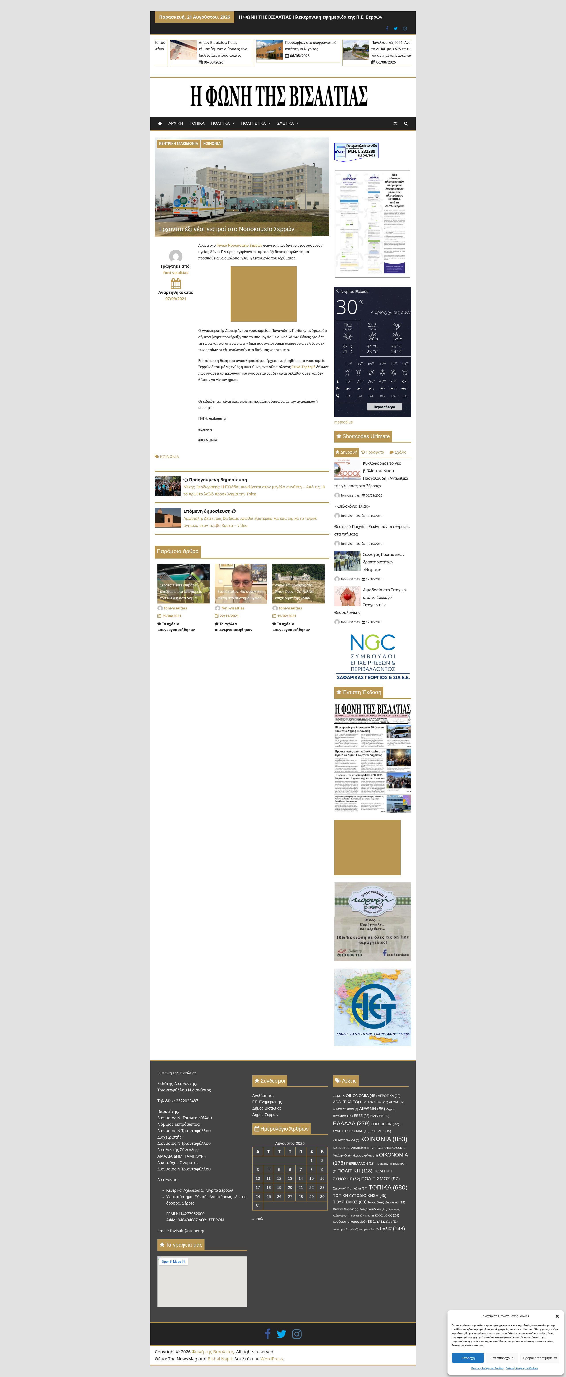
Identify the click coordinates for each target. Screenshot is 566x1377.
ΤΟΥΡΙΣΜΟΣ (349, 1202)
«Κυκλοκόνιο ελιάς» (352, 506)
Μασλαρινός (342, 1155)
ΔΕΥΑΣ (396, 1102)
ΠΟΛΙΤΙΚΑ (220, 123)
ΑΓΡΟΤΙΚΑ (389, 1096)
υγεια (392, 1228)
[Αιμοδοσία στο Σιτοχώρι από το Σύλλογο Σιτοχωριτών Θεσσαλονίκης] (347, 605)
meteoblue (343, 422)
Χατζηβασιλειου (373, 1209)
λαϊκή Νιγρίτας (385, 1221)
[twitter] (281, 1334)
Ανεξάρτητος (263, 1095)
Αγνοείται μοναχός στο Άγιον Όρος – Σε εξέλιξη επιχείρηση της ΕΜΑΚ (294, 591)
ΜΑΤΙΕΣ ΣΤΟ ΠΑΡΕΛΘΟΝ (388, 1148)
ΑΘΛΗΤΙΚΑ (346, 1102)
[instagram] (297, 1334)
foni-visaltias (175, 272)
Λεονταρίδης (360, 1148)
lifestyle (339, 1096)
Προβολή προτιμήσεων (540, 1358)
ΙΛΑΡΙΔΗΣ (381, 1131)
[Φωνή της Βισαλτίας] (160, 123)
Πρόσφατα (375, 452)
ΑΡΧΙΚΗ (175, 123)
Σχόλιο (400, 452)
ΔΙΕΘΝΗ (372, 1108)
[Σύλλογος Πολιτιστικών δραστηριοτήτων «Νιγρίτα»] (347, 569)
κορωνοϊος (387, 1215)
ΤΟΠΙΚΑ (197, 123)
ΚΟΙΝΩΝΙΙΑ (341, 1148)
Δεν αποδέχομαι (502, 1358)
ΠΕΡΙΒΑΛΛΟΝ (360, 1163)
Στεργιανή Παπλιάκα (350, 1188)
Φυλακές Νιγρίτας (345, 1209)
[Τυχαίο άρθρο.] (395, 123)
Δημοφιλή (349, 452)
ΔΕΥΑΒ (381, 1102)
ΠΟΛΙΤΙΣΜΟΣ (380, 1178)
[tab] (346, 452)
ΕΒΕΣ (361, 1116)
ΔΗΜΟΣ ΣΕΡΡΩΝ (345, 1109)
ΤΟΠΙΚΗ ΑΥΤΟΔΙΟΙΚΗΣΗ (359, 1195)
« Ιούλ (257, 1219)
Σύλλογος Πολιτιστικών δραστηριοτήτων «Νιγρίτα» (383, 562)
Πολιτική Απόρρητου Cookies (487, 1368)
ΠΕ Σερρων (384, 1163)
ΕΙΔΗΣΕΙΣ (379, 1116)
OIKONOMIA (361, 1095)
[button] (557, 1316)
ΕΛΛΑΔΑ (351, 1123)
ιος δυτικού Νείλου (362, 1215)
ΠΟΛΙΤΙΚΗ (354, 1171)
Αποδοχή (468, 1358)
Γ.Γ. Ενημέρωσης (267, 1102)
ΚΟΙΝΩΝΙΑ (212, 144)
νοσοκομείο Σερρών (345, 1229)
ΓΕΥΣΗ (366, 1102)
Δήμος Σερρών (265, 1114)
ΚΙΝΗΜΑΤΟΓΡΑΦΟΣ (346, 1140)
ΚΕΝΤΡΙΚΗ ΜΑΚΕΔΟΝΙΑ (178, 144)
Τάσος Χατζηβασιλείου (386, 1202)
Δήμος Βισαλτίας (266, 1108)
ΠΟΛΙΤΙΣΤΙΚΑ (253, 123)
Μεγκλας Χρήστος (365, 1155)
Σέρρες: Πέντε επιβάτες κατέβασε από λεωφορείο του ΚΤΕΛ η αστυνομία (181, 591)
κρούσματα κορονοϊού (352, 1221)
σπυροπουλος (369, 1229)
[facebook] (267, 1334)
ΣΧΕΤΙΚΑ (285, 123)
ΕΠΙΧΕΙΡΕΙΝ (385, 1124)
